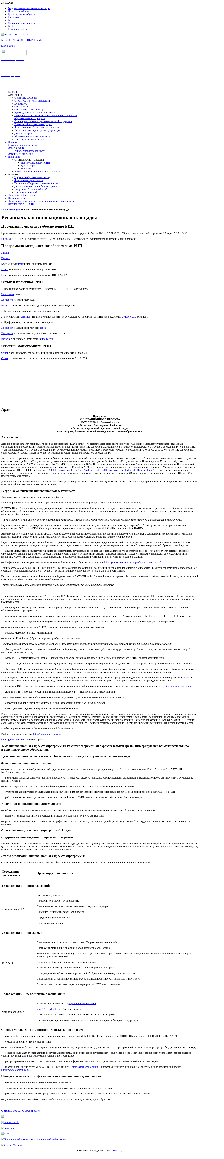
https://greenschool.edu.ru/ (117, 562)
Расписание (7, 294)
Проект (5, 258)
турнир (40, 311)
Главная (5, 209)
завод (43, 327)
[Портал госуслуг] (7, 1128)
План (4, 269)
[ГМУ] (5, 1133)
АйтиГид (117, 1150)
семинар (25, 316)
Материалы (130, 316)
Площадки (16, 209)
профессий (47, 339)
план (20, 263)
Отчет (5, 352)
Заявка (5, 252)
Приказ (5, 238)
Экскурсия (7, 300)
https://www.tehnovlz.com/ (147, 562)
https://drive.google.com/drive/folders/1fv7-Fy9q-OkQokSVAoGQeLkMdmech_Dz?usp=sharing (103, 470)
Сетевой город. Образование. (20, 1110)
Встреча (5, 305)
